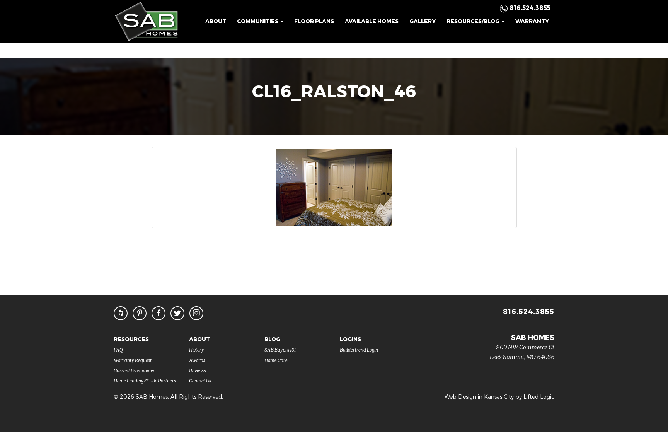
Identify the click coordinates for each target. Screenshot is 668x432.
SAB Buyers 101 (280, 349)
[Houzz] (121, 313)
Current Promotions (134, 370)
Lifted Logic (538, 396)
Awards (197, 360)
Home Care (276, 360)
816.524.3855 (528, 311)
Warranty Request (133, 360)
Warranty (532, 21)
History (196, 349)
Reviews (197, 370)
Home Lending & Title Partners (145, 380)
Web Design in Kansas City (479, 396)
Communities (258, 21)
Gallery (422, 21)
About (215, 21)
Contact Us (200, 380)
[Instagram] (196, 313)
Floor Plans (314, 21)
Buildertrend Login (359, 349)
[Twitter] (177, 313)
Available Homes (372, 21)
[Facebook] (158, 313)
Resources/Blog (473, 21)
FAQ (118, 349)
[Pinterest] (140, 313)
